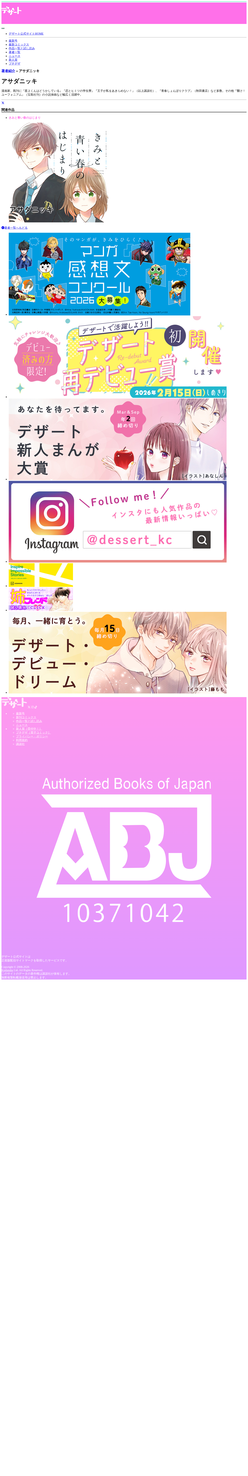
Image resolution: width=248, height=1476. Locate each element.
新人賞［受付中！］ (29, 728)
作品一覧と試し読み (22, 48)
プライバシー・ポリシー (32, 736)
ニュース (14, 56)
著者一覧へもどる (16, 227)
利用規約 (22, 740)
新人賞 (13, 59)
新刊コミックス (26, 717)
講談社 (20, 744)
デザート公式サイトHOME (26, 33)
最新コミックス (19, 44)
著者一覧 (14, 52)
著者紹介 (8, 71)
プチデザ (14, 63)
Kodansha (7, 970)
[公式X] (2, 102)
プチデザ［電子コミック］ (33, 732)
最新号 (13, 40)
